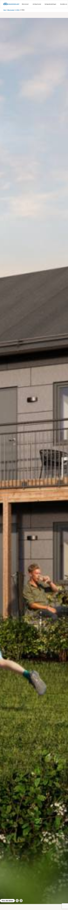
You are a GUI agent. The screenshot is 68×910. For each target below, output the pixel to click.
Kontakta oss (63, 4)
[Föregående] (17, 900)
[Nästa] (21, 900)
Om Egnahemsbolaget (50, 4)
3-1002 (17, 10)
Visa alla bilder (7, 901)
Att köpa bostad (37, 4)
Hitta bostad (25, 4)
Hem (4, 10)
